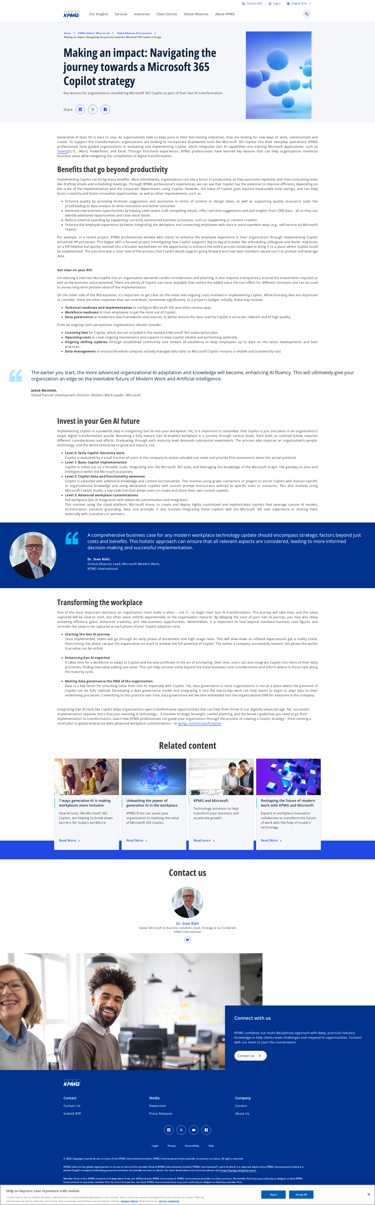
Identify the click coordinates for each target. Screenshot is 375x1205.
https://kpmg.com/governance (238, 1170)
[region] (187, 1195)
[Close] (368, 1194)
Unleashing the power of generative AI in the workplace (152, 803)
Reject (273, 1194)
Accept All (301, 1194)
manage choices (129, 1201)
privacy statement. (169, 1201)
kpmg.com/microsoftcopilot (199, 723)
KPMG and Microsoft (211, 800)
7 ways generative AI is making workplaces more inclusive (85, 803)
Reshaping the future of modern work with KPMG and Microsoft (288, 803)
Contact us (246, 1056)
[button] (187, 940)
